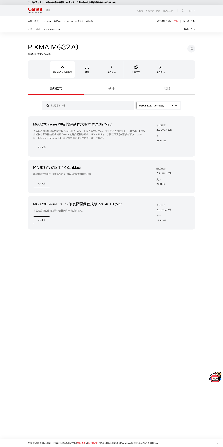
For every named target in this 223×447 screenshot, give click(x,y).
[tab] (62, 69)
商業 (158, 10)
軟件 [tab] (111, 88)
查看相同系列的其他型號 (39, 53)
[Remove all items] (173, 105)
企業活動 (79, 21)
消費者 (140, 10)
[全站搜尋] (183, 10)
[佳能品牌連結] (35, 10)
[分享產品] (191, 49)
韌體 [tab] (167, 88)
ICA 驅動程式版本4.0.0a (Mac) (57, 167)
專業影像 (150, 10)
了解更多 (41, 147)
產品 (30, 21)
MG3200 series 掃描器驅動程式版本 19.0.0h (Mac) (72, 124)
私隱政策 (93, 443)
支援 (176, 21)
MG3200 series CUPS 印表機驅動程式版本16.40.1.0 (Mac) (78, 203)
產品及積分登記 (164, 21)
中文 (190, 11)
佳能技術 (69, 21)
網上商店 (190, 21)
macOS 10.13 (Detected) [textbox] (151, 105)
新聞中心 (58, 21)
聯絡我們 (90, 21)
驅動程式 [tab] (56, 88)
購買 (36, 21)
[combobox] (158, 105)
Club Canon (46, 21)
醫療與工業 (168, 10)
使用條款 (81, 443)
